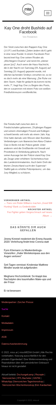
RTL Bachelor (24, 378)
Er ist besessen (12, 290)
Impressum (7, 330)
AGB (4, 337)
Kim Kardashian (43, 385)
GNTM (36, 378)
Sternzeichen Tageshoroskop (28, 381)
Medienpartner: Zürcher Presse (17, 302)
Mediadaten (7, 323)
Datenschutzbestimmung (14, 343)
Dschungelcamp (25, 374)
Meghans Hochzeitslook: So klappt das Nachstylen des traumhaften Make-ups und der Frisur (27, 279)
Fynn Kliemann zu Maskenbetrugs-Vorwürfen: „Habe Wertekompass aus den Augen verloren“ (27, 253)
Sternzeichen (9, 378)
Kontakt (5, 316)
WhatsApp (7, 381)
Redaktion (32, 36)
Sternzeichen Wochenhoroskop (18, 385)
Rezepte (39, 374)
